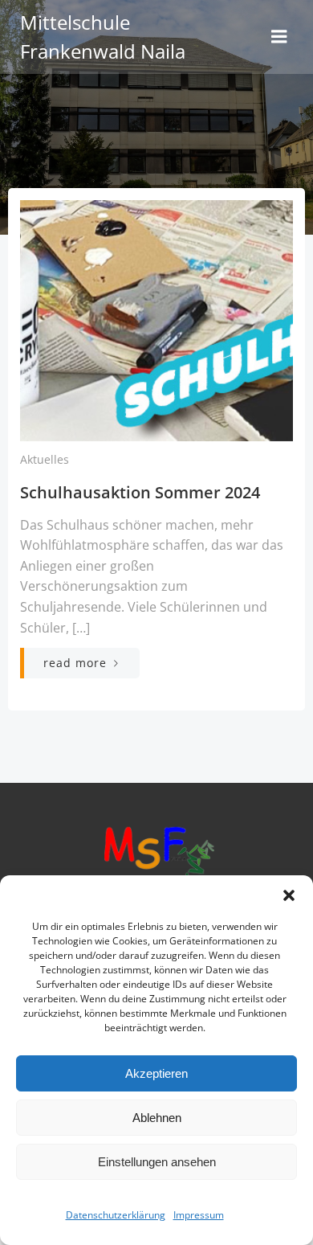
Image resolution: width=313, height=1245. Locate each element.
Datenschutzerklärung (115, 1215)
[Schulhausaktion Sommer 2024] (156, 319)
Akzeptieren (156, 1073)
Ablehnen (156, 1117)
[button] (289, 895)
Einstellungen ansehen (157, 1162)
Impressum (198, 1215)
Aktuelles (44, 459)
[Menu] (279, 37)
